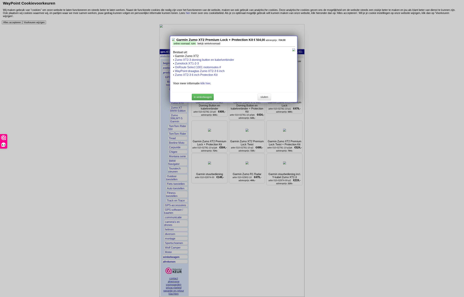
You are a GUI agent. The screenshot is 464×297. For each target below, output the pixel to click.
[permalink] (173, 39)
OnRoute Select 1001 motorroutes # (198, 67)
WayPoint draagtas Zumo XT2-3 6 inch (200, 71)
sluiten (264, 96)
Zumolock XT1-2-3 (187, 63)
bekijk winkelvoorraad (209, 43)
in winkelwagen (203, 96)
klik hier (205, 83)
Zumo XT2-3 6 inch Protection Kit (196, 74)
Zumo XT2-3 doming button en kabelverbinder (204, 59)
